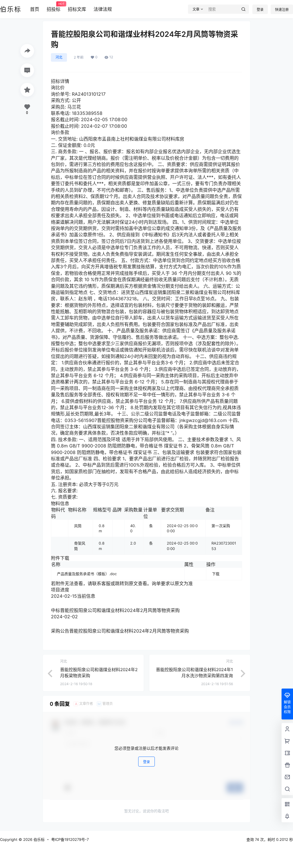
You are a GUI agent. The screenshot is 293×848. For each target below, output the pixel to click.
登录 (260, 9)
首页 (34, 9)
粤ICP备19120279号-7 (70, 839)
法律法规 (103, 9)
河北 (59, 57)
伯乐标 (38, 839)
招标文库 (77, 9)
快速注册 (282, 9)
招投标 (53, 7)
